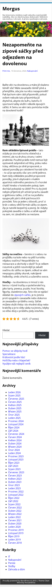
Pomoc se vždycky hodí (14, 350)
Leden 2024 (14, 453)
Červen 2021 (15, 520)
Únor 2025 (14, 414)
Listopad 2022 (15, 494)
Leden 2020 (14, 526)
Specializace (8, 354)
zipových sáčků (22, 295)
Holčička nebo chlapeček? (16, 360)
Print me (6, 71)
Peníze (11, 563)
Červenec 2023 (16, 472)
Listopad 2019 (15, 533)
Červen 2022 (15, 507)
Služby (11, 566)
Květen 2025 (15, 405)
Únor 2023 (14, 485)
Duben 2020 (14, 523)
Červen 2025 (15, 402)
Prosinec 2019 (16, 530)
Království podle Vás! (13, 357)
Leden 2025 (14, 418)
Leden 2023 (14, 488)
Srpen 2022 (14, 504)
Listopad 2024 (15, 424)
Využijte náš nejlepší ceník (16, 363)
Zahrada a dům (16, 569)
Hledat (6, 330)
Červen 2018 (15, 542)
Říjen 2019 (13, 536)
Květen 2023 (15, 478)
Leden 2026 (14, 392)
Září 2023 (13, 466)
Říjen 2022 (13, 498)
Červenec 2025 (16, 398)
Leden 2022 (14, 517)
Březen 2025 (15, 411)
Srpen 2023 (14, 469)
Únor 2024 (14, 450)
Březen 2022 (15, 514)
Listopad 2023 (15, 459)
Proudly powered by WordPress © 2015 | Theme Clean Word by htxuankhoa (26, 581)
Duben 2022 (14, 510)
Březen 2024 (15, 446)
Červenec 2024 (16, 434)
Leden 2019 (14, 539)
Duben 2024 (14, 443)
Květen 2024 (15, 440)
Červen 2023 (15, 475)
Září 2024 (13, 430)
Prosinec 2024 (16, 421)
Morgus (11, 8)
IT (9, 556)
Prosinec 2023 (16, 456)
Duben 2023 (14, 482)
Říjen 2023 (13, 462)
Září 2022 (13, 501)
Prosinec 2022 (16, 491)
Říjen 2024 (13, 427)
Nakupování (32, 71)
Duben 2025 (14, 408)
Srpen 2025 (14, 395)
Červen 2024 (15, 437)
